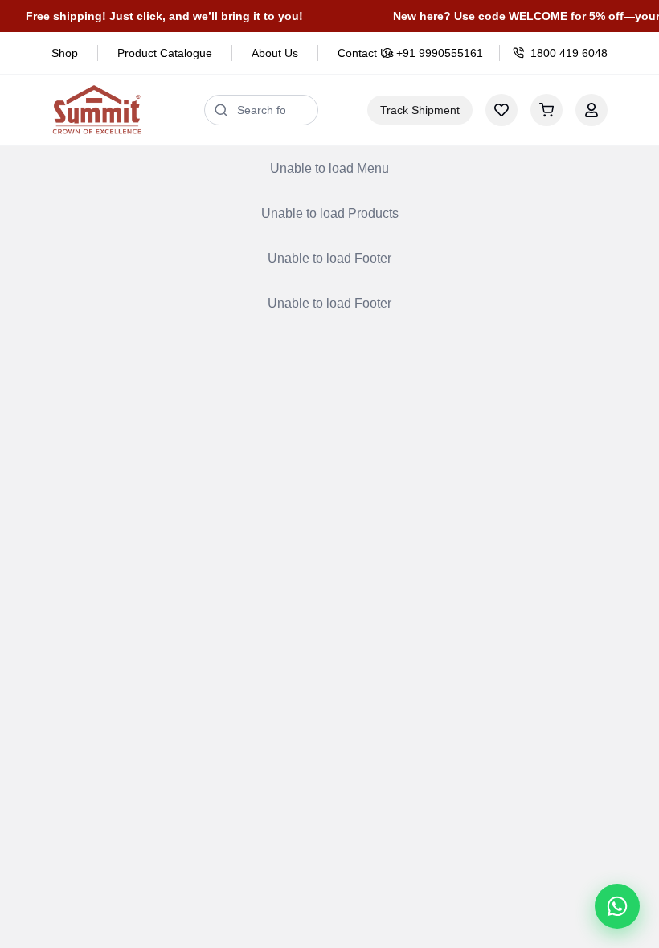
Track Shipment (420, 110)
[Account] (591, 110)
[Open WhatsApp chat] (617, 906)
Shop (64, 53)
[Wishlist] (501, 110)
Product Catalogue (164, 53)
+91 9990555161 (439, 53)
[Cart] (546, 110)
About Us (275, 53)
